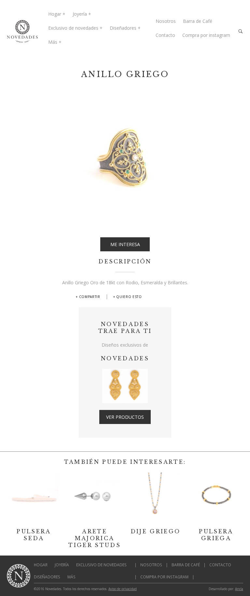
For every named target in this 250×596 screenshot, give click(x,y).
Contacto (165, 35)
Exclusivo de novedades (73, 28)
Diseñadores (123, 28)
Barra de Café (197, 21)
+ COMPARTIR (88, 296)
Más (52, 42)
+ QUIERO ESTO (127, 296)
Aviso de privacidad (122, 589)
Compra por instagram (206, 35)
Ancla (239, 589)
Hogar (54, 14)
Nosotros (166, 21)
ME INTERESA (125, 244)
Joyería (80, 14)
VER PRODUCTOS (125, 417)
